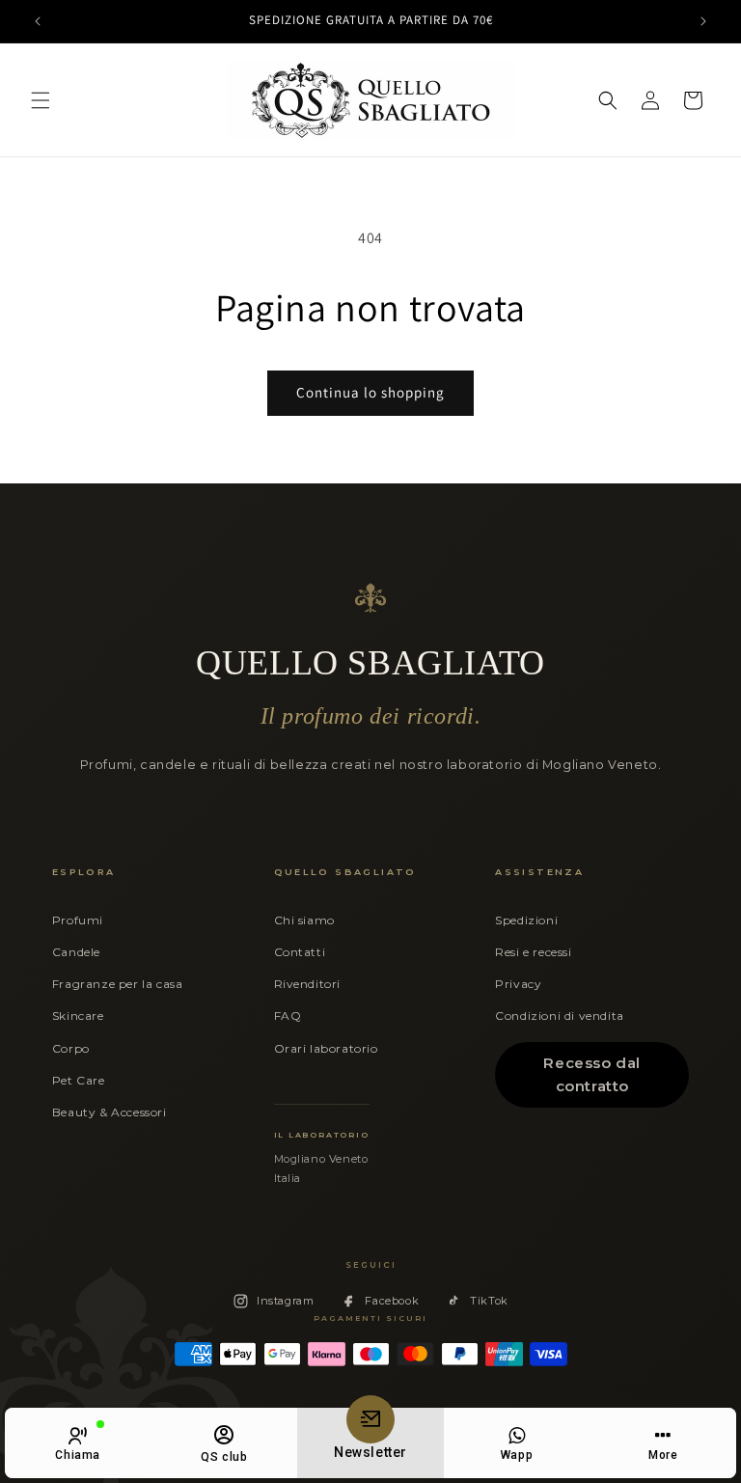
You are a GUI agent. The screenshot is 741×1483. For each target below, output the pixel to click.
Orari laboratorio (326, 1048)
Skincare (78, 1015)
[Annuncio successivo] (703, 21)
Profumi (77, 920)
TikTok (489, 1300)
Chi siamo (304, 920)
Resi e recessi (533, 952)
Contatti (300, 952)
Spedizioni (526, 920)
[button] (40, 100)
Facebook (392, 1300)
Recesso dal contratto (592, 1074)
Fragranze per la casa (117, 983)
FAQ (288, 1015)
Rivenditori (308, 983)
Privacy (518, 983)
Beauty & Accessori (109, 1112)
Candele (76, 952)
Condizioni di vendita (559, 1015)
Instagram (285, 1300)
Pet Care (78, 1080)
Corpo (71, 1048)
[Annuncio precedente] (37, 21)
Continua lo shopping (370, 392)
